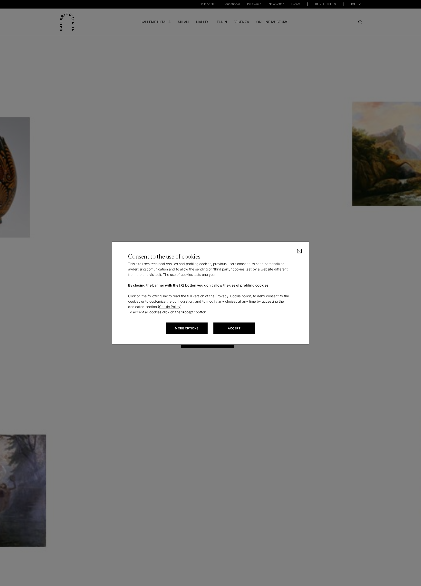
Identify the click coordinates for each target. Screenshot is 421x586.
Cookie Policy (169, 306)
